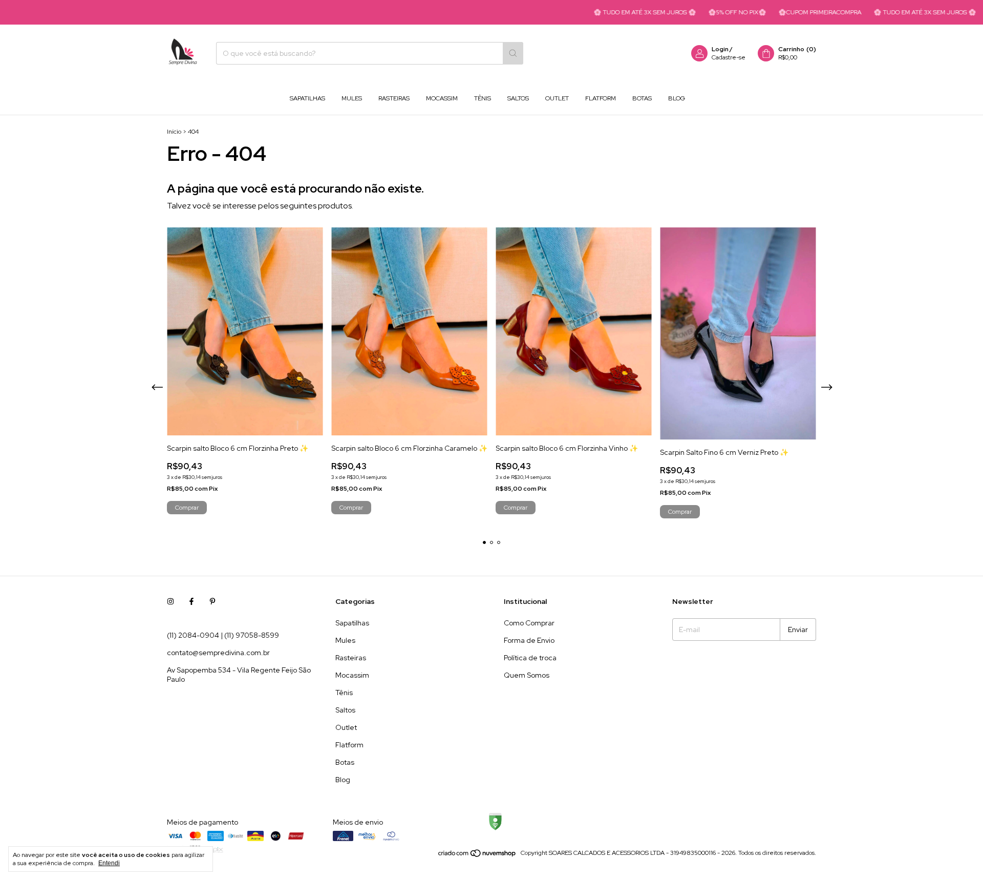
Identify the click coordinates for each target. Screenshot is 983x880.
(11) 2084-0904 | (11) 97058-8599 (223, 635)
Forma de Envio (529, 640)
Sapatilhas (307, 98)
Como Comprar (529, 622)
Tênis (482, 98)
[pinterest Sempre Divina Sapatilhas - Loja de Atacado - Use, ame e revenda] (212, 601)
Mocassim (442, 98)
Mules (351, 98)
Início (174, 132)
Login (720, 49)
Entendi (109, 863)
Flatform (600, 98)
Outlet (557, 98)
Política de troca (530, 657)
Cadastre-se (728, 57)
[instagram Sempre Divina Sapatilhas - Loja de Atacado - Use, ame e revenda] (170, 601)
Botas (642, 98)
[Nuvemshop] (477, 855)
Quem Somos (526, 675)
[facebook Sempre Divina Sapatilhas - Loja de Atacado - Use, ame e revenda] (191, 601)
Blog (676, 98)
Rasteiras (394, 98)
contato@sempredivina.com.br (218, 652)
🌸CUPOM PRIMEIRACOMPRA (794, 12)
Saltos (518, 98)
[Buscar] (513, 53)
